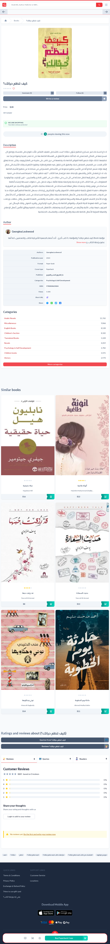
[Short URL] (75, 297)
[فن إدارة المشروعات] (4, 11)
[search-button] (99, 5)
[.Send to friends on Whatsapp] (52, 303)
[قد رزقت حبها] (27, 543)
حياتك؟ (13, 855)
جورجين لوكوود (102, 855)
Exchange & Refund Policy (14, 886)
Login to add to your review (19, 816)
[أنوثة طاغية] (82, 435)
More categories (55, 364)
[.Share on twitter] (56, 303)
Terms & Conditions (11, 875)
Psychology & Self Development (58, 280)
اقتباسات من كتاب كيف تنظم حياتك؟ (80, 855)
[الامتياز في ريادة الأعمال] (106, 11)
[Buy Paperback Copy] (27, 496)
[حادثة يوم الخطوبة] (82, 650)
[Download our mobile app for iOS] (46, 913)
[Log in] (40, 938)
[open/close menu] (106, 4)
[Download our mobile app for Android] (64, 913)
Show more (81, 242)
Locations (34, 881)
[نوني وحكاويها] (27, 650)
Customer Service (37, 875)
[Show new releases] (55, 932)
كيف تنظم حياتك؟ (33, 855)
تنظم (21, 855)
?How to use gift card (12, 891)
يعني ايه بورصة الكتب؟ (11, 897)
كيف (4, 855)
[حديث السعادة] (82, 543)
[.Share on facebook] (60, 303)
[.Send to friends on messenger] (47, 303)
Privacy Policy (9, 881)
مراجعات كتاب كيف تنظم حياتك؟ (53, 855)
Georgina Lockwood (23, 231)
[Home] (5, 20)
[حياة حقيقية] (27, 435)
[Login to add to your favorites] (13, 88)
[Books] (25, 938)
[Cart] (32, 938)
